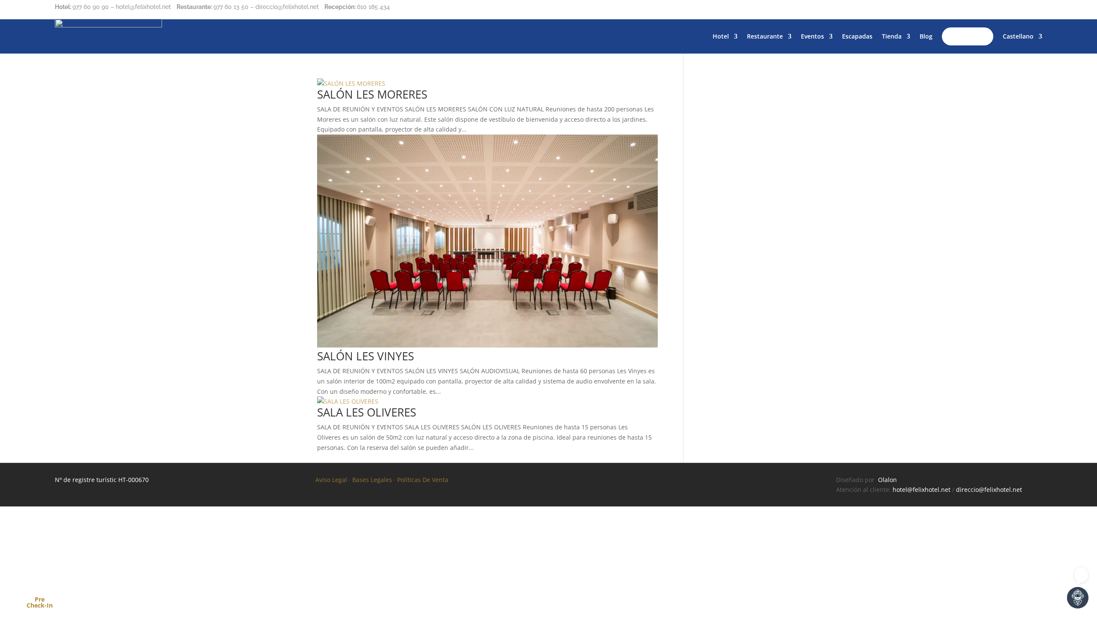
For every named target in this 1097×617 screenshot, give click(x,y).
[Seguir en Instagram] (1018, 9)
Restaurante (765, 36)
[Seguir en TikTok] (1035, 9)
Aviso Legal (331, 480)
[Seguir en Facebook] (1001, 9)
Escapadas (857, 36)
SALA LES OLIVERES (366, 412)
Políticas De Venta (422, 480)
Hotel (721, 36)
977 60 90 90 (90, 6)
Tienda (892, 36)
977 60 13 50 (231, 6)
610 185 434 (373, 6)
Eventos (812, 36)
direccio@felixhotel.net (989, 489)
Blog (926, 36)
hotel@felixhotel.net (921, 489)
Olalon (887, 480)
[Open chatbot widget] (1077, 597)
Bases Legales (372, 480)
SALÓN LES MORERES (372, 94)
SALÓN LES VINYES (365, 356)
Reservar (967, 36)
